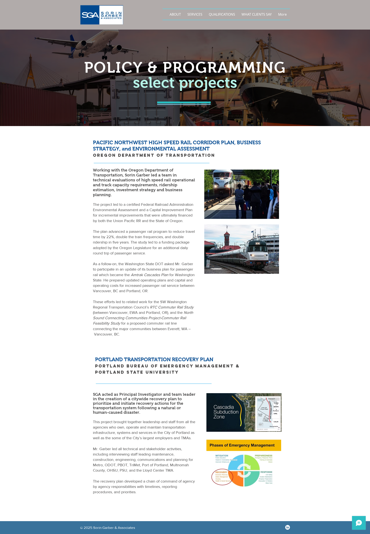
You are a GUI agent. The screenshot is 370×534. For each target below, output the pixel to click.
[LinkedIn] (287, 527)
